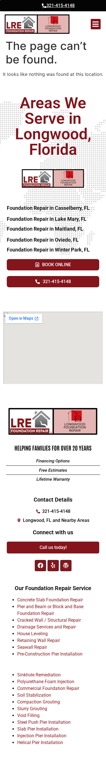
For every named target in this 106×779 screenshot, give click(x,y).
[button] (96, 24)
